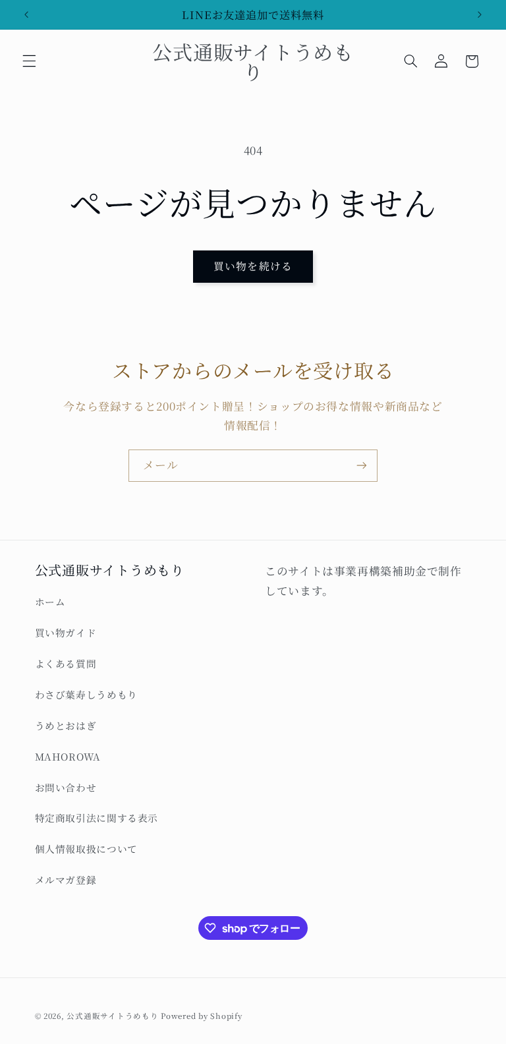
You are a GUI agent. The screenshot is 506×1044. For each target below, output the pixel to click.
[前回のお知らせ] (26, 14)
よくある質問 (66, 663)
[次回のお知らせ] (479, 14)
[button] (29, 61)
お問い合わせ (66, 787)
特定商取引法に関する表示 (97, 818)
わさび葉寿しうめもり (86, 694)
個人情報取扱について (86, 849)
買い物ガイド (66, 632)
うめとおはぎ (66, 725)
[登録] (362, 466)
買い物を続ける (252, 266)
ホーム (50, 601)
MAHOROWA (68, 756)
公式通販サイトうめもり (112, 1015)
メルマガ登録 (66, 879)
